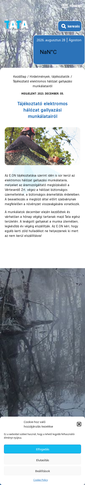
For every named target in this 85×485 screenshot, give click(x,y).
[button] (79, 424)
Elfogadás (42, 449)
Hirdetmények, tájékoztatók (50, 76)
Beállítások (42, 471)
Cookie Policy (40, 480)
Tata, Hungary (59, 52)
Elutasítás (42, 460)
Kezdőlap (20, 76)
